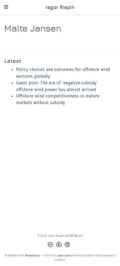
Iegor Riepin (60, 7)
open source (65, 255)
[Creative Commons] (60, 245)
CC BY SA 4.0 (74, 235)
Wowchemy (32, 255)
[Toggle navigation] (6, 7)
